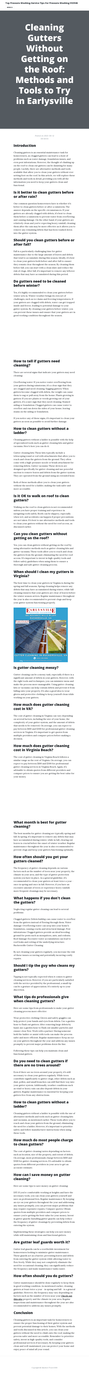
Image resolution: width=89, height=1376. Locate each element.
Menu (9, 7)
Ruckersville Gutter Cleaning (28, 945)
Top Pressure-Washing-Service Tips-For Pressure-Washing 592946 (41, 3)
